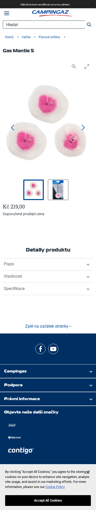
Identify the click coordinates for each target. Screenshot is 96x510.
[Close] (87, 472)
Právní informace (22, 398)
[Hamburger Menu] (6, 13)
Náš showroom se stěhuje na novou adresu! (45, 4)
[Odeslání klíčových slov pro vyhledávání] (89, 24)
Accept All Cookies (48, 500)
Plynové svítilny (50, 37)
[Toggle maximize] (86, 66)
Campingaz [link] (15, 371)
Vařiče (26, 37)
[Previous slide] (13, 128)
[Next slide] (83, 128)
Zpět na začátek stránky (47, 326)
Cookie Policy (55, 487)
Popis (9, 264)
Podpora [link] (13, 385)
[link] (40, 349)
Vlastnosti (13, 276)
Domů (9, 37)
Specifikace (14, 288)
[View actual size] (74, 66)
